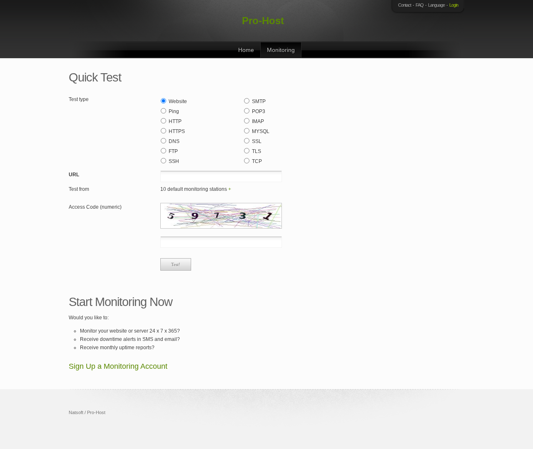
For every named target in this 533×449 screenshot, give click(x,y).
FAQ (419, 4)
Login (453, 4)
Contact (404, 4)
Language (436, 4)
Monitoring (281, 50)
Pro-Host (263, 20)
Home (246, 50)
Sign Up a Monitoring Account (118, 366)
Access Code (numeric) (95, 207)
